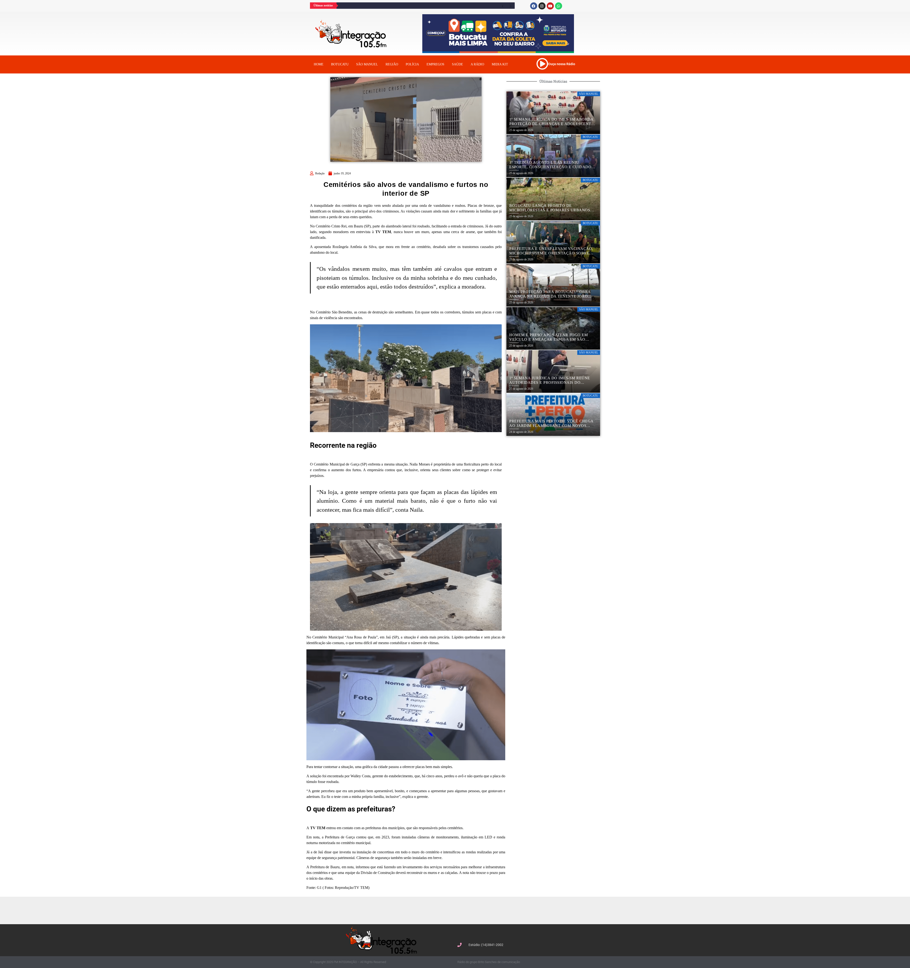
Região (392, 64)
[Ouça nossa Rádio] (542, 64)
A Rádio (477, 64)
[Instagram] (542, 5)
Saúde (457, 64)
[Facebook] (533, 5)
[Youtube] (550, 5)
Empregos (435, 64)
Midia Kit (500, 64)
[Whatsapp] (558, 5)
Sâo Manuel (367, 64)
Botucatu (340, 64)
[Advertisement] (457, 909)
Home (318, 64)
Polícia (412, 64)
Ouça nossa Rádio (561, 64)
